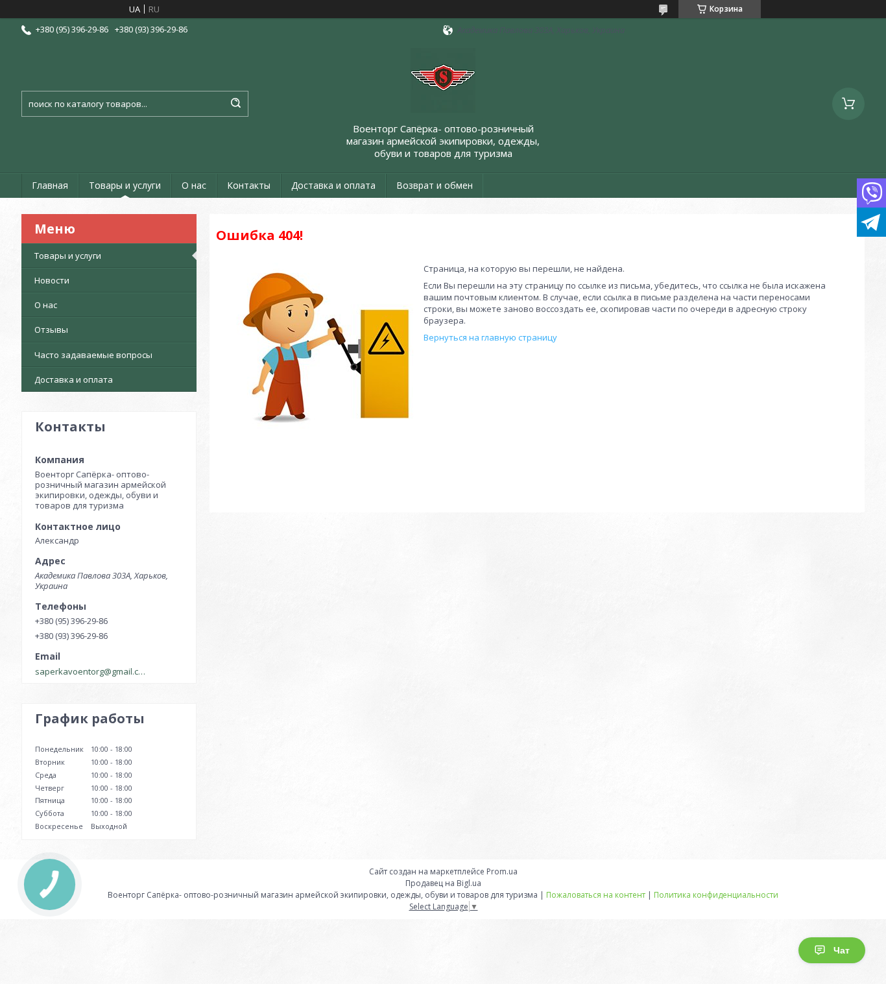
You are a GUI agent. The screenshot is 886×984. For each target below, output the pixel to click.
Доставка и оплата (333, 185)
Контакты (248, 185)
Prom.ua (502, 871)
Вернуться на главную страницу (490, 337)
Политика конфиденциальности (716, 894)
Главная (50, 185)
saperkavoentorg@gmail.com (92, 671)
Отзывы (51, 329)
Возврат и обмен (434, 185)
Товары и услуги (125, 185)
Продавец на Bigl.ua (443, 883)
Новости (51, 280)
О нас (194, 185)
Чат (841, 950)
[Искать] (235, 104)
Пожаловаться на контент (595, 894)
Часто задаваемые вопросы (93, 355)
